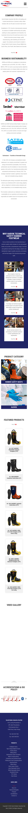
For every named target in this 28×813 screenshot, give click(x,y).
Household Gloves (14, 772)
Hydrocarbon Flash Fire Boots (13, 754)
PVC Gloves (14, 774)
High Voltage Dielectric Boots (13, 748)
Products (14, 792)
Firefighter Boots (13, 747)
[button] (2, 699)
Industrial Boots (13, 762)
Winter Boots (13, 764)
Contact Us (14, 795)
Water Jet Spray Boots (13, 756)
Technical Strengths (14, 790)
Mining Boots (13, 752)
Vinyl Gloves (14, 776)
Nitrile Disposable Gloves (14, 770)
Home (14, 786)
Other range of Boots (13, 766)
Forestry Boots (13, 750)
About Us (14, 788)
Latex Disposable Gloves (14, 768)
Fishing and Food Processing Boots (13, 760)
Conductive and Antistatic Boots (13, 758)
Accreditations (14, 793)
